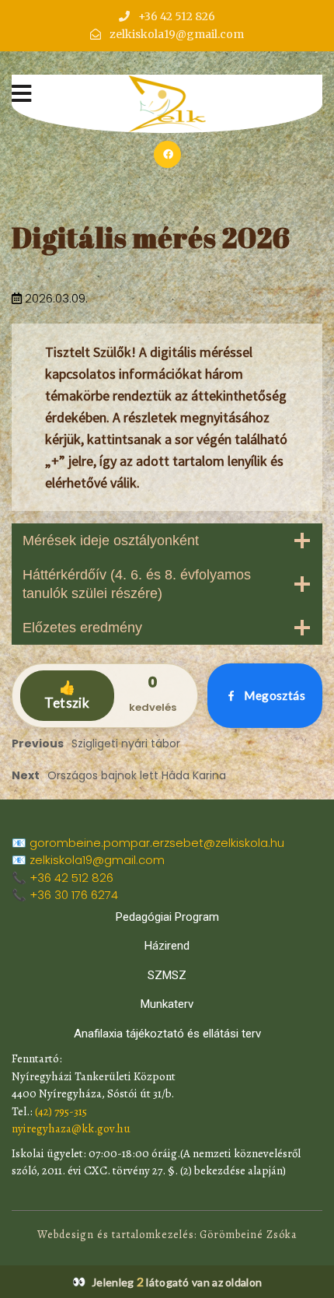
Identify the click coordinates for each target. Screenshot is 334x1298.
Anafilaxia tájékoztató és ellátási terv (167, 1034)
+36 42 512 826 (71, 877)
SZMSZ (167, 975)
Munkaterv (167, 1004)
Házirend (167, 946)
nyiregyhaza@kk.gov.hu (71, 1128)
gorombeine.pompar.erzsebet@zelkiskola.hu (157, 842)
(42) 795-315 (61, 1111)
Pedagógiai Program (167, 917)
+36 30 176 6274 (74, 895)
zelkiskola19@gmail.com (97, 860)
